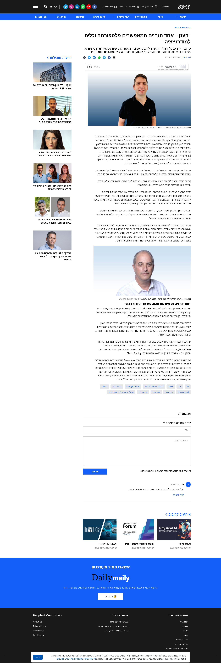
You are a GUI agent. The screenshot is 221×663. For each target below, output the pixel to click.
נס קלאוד (169, 392)
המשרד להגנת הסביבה (154, 386)
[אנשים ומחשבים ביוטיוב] (89, 6)
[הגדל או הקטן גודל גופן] (55, 7)
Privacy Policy (39, 626)
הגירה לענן (116, 386)
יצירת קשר (183, 621)
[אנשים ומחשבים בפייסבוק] (94, 6)
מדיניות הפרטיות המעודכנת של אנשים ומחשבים (76, 658)
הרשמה (109, 596)
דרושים (185, 626)
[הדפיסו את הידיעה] (115, 57)
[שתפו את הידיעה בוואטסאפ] (100, 57)
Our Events (38, 635)
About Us (37, 621)
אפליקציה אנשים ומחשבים (177, 648)
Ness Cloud (183, 392)
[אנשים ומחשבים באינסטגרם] (71, 6)
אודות (185, 630)
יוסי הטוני (187, 57)
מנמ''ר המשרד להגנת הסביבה (121, 392)
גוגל (179, 386)
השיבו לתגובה (178, 495)
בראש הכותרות (183, 27)
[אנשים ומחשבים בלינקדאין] (77, 6)
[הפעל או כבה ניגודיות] (51, 7)
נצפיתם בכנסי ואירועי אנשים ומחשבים (113, 626)
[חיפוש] (45, 7)
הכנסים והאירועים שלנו (119, 621)
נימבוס (104, 386)
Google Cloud (132, 386)
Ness (170, 386)
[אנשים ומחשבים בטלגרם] (66, 6)
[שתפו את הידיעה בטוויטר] (90, 57)
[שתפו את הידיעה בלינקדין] (95, 57)
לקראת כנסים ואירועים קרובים (117, 630)
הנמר (186, 635)
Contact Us (38, 630)
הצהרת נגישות (182, 639)
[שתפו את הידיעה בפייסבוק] (110, 57)
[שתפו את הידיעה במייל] (85, 57)
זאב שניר (156, 392)
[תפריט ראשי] (35, 7)
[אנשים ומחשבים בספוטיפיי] (83, 6)
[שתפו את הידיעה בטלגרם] (105, 57)
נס (188, 386)
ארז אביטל (143, 392)
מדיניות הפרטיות (181, 644)
